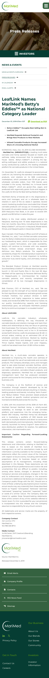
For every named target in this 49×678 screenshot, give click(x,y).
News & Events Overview (12, 72)
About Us (33, 631)
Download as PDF (39, 121)
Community (34, 645)
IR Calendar (7, 83)
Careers (6, 668)
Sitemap (9, 606)
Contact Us (8, 663)
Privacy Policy (10, 640)
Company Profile (13, 581)
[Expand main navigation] (46, 6)
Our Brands (34, 636)
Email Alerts (7, 88)
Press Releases (8, 77)
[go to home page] (12, 626)
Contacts (9, 590)
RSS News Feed (12, 598)
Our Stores (33, 640)
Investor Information (34, 663)
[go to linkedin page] (4, 636)
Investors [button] (26, 53)
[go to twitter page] (9, 636)
